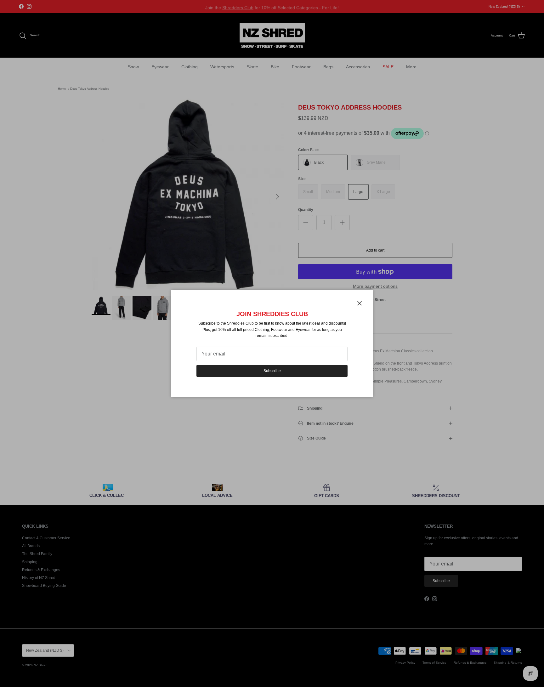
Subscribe (272, 371)
